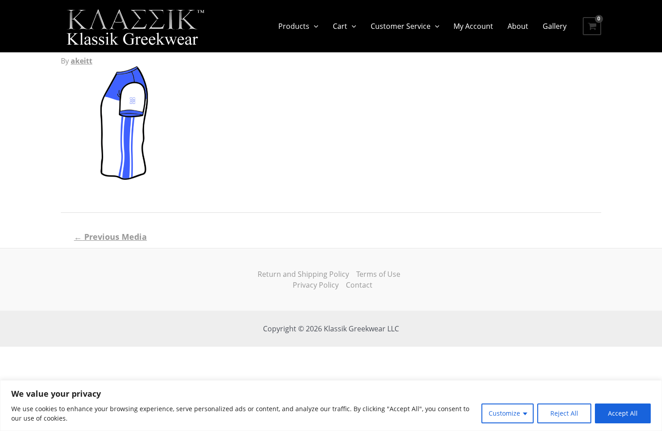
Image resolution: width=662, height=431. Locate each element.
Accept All (623, 413)
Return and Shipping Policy (303, 274)
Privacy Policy (316, 285)
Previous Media (110, 236)
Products (293, 26)
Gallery (555, 26)
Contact (359, 285)
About (518, 26)
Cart (340, 26)
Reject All (564, 413)
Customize (504, 413)
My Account (473, 26)
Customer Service (401, 26)
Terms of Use (378, 274)
